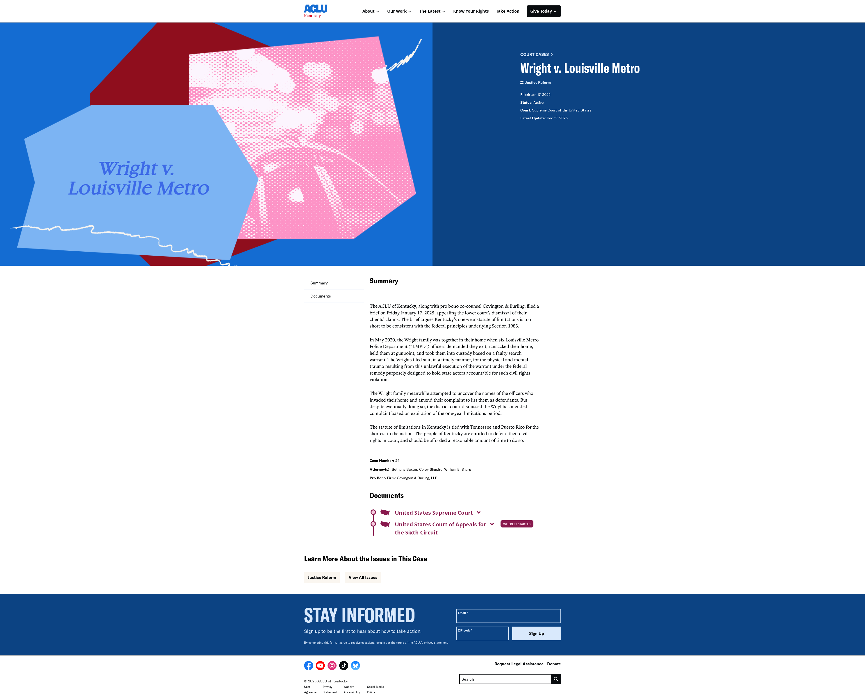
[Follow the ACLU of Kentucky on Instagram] (332, 666)
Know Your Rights (471, 11)
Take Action (507, 11)
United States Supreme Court (434, 512)
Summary (319, 282)
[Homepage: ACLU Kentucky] (320, 11)
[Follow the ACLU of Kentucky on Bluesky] (355, 666)
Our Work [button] (397, 11)
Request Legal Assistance (519, 663)
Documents (320, 295)
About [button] (368, 11)
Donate (554, 663)
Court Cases (534, 54)
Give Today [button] (541, 11)
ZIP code (465, 630)
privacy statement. (436, 642)
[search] (556, 679)
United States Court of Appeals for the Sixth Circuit (440, 528)
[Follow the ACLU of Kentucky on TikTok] (343, 666)
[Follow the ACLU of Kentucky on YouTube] (320, 666)
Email (463, 613)
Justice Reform (538, 82)
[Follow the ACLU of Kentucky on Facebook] (308, 666)
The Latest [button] (430, 11)
